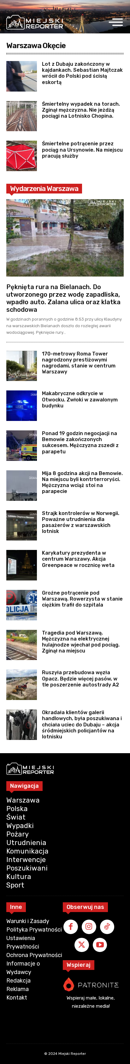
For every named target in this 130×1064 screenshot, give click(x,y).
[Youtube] (100, 945)
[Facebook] (70, 927)
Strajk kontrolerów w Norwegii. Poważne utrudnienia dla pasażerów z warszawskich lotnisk (80, 522)
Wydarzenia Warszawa (44, 188)
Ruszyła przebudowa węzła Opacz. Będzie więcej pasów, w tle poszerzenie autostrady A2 (80, 678)
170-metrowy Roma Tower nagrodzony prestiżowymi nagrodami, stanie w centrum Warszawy (78, 363)
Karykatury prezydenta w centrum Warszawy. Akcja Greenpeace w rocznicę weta (78, 559)
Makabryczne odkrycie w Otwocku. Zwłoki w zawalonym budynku (80, 399)
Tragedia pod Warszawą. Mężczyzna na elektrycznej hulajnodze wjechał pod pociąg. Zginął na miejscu (81, 642)
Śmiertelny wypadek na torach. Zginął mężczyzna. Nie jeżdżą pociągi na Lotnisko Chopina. (81, 110)
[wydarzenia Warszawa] (34, 22)
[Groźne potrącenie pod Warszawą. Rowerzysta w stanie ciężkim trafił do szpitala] (21, 605)
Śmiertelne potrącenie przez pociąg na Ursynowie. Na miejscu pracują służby (82, 150)
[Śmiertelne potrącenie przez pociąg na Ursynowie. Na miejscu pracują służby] (21, 156)
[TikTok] (107, 927)
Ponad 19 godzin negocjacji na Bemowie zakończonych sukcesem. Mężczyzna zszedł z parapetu (80, 442)
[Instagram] (89, 927)
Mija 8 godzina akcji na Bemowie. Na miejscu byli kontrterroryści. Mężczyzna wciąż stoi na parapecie (82, 482)
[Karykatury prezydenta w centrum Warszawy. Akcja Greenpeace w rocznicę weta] (21, 565)
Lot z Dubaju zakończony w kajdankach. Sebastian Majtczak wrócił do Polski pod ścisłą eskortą (82, 73)
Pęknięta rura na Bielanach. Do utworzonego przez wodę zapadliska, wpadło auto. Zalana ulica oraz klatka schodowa (63, 298)
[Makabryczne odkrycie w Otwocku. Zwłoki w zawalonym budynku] (21, 405)
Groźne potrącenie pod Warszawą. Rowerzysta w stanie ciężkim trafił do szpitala (82, 599)
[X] (81, 945)
